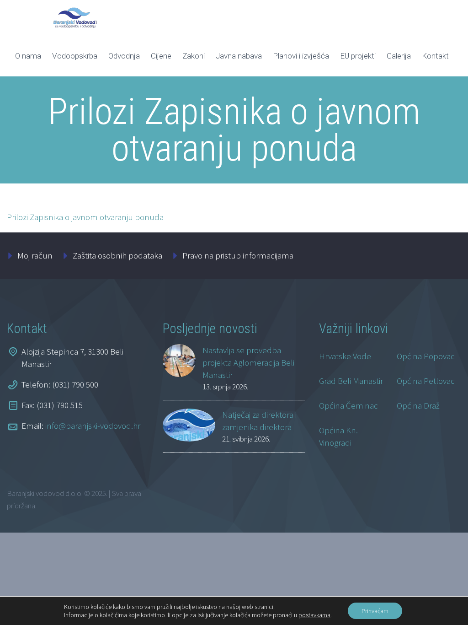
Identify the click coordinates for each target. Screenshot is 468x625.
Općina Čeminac (348, 405)
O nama (28, 55)
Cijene (161, 55)
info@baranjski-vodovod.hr (92, 425)
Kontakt (435, 55)
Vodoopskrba (74, 55)
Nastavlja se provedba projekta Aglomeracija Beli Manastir (248, 362)
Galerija (399, 55)
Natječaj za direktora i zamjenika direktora (259, 420)
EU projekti (358, 55)
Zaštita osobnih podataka (117, 255)
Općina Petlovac (426, 380)
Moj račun (35, 255)
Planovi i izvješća (301, 55)
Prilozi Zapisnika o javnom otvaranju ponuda (85, 216)
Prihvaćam (375, 611)
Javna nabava (239, 55)
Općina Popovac (426, 355)
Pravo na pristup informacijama (237, 255)
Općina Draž (418, 405)
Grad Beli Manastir (351, 380)
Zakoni (193, 55)
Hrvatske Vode (345, 355)
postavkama (314, 615)
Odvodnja (124, 55)
